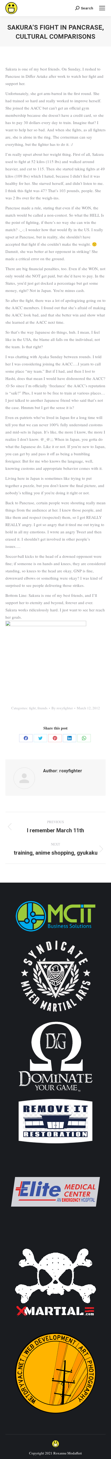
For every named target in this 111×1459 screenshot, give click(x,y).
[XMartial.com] (55, 1325)
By (62, 708)
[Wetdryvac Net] (55, 1416)
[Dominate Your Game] (55, 1093)
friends (42, 708)
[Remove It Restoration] (55, 1144)
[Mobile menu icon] (102, 8)
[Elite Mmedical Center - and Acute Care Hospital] (55, 1234)
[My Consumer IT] (55, 932)
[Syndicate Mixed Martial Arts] (55, 1014)
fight (32, 708)
